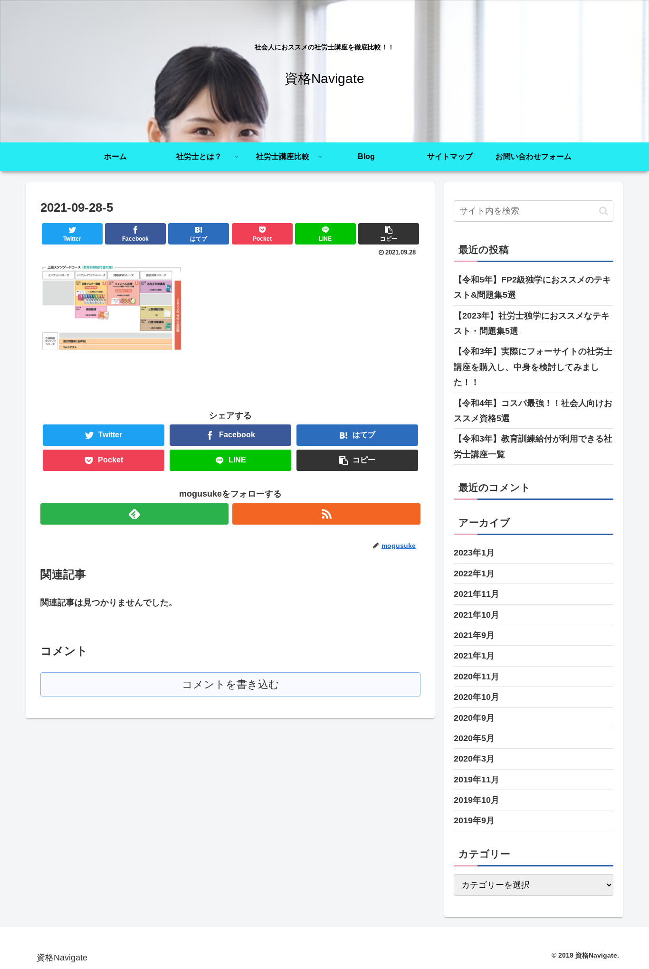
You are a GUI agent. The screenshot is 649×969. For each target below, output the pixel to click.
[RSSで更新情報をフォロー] (326, 514)
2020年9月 (474, 718)
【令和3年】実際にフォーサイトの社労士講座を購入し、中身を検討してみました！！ (533, 367)
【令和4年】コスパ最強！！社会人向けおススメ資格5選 (533, 410)
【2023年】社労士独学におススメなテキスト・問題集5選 (532, 323)
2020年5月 (474, 738)
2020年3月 (474, 758)
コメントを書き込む (230, 684)
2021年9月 (474, 635)
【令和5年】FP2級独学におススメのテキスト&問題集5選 (532, 287)
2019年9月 (474, 820)
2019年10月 (476, 800)
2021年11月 (476, 594)
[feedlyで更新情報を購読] (134, 514)
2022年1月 (474, 573)
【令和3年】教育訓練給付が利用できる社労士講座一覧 (533, 446)
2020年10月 (476, 697)
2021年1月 (474, 655)
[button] (603, 211)
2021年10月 (476, 615)
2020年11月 (476, 676)
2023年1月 (474, 552)
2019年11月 (476, 779)
